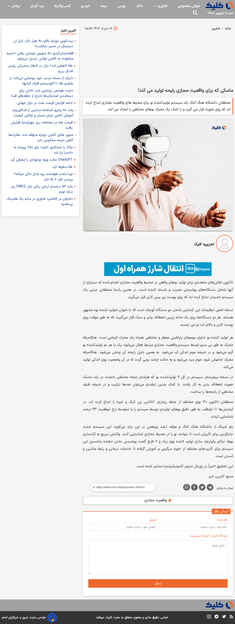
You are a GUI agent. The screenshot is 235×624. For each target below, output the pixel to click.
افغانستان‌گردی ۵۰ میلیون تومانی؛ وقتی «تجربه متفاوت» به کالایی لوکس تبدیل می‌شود (39, 56)
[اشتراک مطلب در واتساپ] (186, 487)
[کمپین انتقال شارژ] (158, 269)
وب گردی (37, 6)
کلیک (109, 617)
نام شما (223, 519)
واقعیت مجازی (156, 500)
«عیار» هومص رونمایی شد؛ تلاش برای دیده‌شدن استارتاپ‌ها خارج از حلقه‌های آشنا (42, 93)
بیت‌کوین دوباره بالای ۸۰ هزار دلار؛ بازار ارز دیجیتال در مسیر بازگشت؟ (43, 43)
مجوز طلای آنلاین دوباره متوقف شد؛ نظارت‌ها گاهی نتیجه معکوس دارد (40, 137)
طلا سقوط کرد (62, 167)
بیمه (104, 6)
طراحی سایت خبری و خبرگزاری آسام (24, 617)
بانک (139, 6)
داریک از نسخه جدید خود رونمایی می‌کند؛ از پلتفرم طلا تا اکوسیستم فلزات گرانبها (41, 81)
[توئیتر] (202, 488)
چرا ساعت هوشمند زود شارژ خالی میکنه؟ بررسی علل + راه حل (43, 176)
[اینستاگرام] (209, 617)
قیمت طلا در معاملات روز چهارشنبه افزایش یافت (42, 125)
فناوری (162, 6)
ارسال (158, 583)
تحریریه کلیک (204, 244)
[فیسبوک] (194, 488)
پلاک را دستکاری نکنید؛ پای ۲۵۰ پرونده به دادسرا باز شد (43, 150)
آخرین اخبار (68, 30)
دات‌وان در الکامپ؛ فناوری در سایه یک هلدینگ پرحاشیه (40, 201)
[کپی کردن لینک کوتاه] (121, 487)
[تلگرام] (210, 488)
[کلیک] (219, 6)
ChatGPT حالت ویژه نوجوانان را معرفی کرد (41, 159)
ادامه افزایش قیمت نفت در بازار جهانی (45, 103)
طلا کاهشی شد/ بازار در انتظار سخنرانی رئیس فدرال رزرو (40, 68)
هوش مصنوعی (189, 6)
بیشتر (15, 6)
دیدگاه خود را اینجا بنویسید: (208, 535)
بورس (122, 6)
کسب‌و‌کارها (62, 6)
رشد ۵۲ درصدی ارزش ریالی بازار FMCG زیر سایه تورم (42, 189)
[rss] (231, 617)
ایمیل (153, 519)
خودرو (85, 6)
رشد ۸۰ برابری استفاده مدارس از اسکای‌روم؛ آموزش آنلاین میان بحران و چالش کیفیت (42, 113)
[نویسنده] (224, 244)
